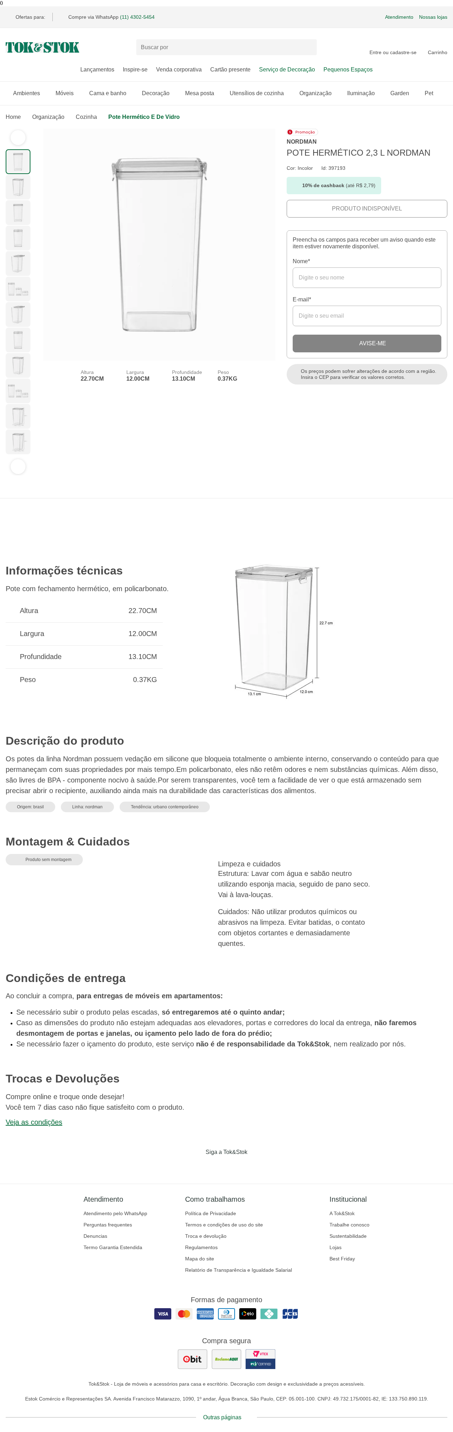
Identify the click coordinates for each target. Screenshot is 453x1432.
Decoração (156, 93)
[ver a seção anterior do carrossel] (18, 137)
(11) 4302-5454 (137, 17)
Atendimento (399, 17)
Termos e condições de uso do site (224, 1225)
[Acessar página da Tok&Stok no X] (256, 1166)
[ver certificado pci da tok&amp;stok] (260, 1359)
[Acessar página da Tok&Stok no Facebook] (196, 1166)
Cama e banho (107, 93)
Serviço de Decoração (287, 70)
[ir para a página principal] (42, 47)
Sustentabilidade (348, 1236)
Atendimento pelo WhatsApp (115, 1213)
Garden (399, 93)
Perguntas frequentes (108, 1225)
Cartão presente (230, 70)
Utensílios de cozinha (257, 93)
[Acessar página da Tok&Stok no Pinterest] (236, 1166)
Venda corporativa (179, 70)
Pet (429, 93)
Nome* (301, 261)
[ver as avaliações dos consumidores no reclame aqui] (226, 1359)
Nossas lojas (433, 17)
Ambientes (26, 93)
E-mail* (302, 299)
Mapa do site (199, 1258)
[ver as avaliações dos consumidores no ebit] (192, 1359)
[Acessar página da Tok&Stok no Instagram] (216, 1166)
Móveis (65, 93)
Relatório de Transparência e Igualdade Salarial (238, 1270)
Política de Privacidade (210, 1213)
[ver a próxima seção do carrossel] (18, 466)
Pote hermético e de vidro (144, 117)
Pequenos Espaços (348, 70)
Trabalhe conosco (349, 1225)
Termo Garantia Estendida (113, 1247)
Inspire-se (135, 70)
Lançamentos (97, 70)
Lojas (335, 1247)
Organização (315, 93)
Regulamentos (201, 1247)
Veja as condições (34, 1122)
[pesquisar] (308, 47)
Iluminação (361, 93)
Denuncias (95, 1236)
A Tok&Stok (342, 1213)
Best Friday (342, 1258)
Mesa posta (199, 93)
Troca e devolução (205, 1236)
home (13, 117)
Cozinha (86, 117)
